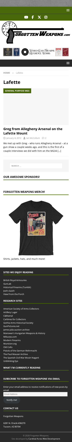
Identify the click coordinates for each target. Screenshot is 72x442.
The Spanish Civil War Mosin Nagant (21, 357)
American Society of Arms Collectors (21, 308)
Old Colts (7, 347)
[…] (59, 150)
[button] (67, 10)
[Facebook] (33, 17)
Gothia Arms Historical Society (18, 322)
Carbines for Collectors (14, 319)
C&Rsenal (8, 315)
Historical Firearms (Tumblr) (17, 287)
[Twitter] (39, 17)
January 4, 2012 (13, 138)
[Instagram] (46, 17)
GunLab (7, 283)
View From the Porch (13, 294)
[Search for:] (36, 166)
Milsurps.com (10, 336)
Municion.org (10, 343)
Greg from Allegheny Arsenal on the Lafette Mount (32, 131)
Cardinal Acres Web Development (44, 438)
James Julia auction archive (16, 329)
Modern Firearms (12, 340)
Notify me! (12, 399)
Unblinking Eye (10, 361)
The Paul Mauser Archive (15, 354)
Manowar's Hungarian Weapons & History (24, 333)
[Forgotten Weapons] (36, 42)
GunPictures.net (11, 326)
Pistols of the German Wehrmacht (20, 350)
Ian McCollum (33, 138)
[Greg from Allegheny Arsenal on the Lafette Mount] (36, 106)
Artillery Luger (10, 312)
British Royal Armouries (15, 280)
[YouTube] (26, 17)
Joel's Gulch (9, 290)
